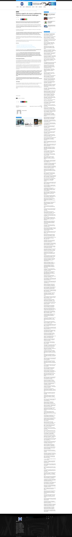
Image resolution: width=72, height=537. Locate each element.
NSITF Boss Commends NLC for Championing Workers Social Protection (49, 496)
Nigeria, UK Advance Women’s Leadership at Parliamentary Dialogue (49, 158)
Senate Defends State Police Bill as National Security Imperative (49, 60)
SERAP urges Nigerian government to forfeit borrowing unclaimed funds (50, 352)
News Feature (19, 10)
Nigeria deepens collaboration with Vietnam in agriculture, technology (49, 70)
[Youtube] (55, 0)
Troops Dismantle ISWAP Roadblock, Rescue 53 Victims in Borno (49, 319)
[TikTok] (52, 0)
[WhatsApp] (54, 0)
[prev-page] (16, 128)
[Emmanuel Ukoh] (19, 112)
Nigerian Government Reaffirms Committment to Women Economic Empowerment (49, 190)
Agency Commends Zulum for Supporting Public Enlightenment (51, 22)
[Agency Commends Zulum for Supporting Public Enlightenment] (46, 22)
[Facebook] (50, 0)
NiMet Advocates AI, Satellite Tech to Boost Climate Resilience (49, 375)
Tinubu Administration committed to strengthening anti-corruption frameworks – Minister (49, 67)
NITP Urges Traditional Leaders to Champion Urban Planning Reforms (49, 397)
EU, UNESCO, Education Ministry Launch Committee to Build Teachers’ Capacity (49, 86)
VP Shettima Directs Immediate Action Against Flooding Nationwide (50, 409)
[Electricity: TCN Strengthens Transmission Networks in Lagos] (29, 122)
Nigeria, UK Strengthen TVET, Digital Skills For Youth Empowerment (49, 204)
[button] (55, 9)
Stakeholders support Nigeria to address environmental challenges (26, 46)
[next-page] (17, 128)
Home (16, 10)
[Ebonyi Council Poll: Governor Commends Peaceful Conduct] (46, 26)
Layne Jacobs (45, 99)
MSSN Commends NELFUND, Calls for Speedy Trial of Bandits (49, 294)
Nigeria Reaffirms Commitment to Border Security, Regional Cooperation (49, 180)
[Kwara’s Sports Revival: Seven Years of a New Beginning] (20, 122)
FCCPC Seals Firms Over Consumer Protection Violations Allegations (49, 253)
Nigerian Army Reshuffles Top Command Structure (49, 403)
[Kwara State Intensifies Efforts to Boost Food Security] (38, 122)
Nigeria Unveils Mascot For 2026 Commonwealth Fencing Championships (49, 44)
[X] (53, 0)
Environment (19, 98)
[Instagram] (51, 0)
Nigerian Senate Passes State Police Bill (50, 431)
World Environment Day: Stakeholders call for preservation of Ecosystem (26, 47)
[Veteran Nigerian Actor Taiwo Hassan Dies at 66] (46, 18)
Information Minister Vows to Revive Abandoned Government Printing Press (49, 149)
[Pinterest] (24, 19)
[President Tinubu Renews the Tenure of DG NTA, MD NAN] (46, 15)
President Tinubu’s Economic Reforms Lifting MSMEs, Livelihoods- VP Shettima (50, 229)
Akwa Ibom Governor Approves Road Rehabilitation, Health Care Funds (50, 390)
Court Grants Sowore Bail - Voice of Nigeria (48, 205)
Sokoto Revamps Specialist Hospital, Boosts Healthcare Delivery (49, 48)
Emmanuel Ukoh (24, 110)
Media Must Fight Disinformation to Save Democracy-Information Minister (50, 362)
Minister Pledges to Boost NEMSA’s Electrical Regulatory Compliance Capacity (50, 356)
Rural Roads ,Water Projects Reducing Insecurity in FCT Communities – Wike (49, 260)
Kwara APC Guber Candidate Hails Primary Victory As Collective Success (49, 170)
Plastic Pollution (23, 98)
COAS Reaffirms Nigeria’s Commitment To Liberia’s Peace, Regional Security (49, 474)
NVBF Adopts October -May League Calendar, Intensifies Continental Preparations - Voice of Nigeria (49, 412)
